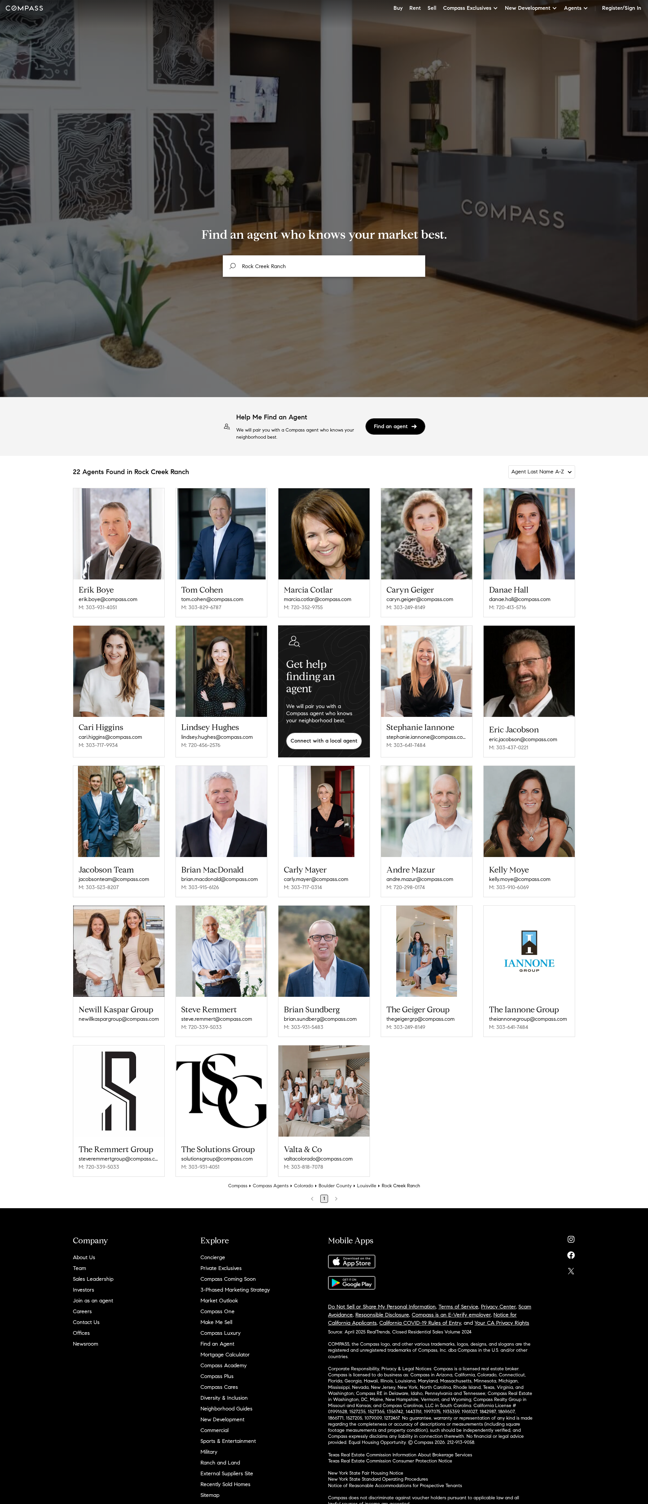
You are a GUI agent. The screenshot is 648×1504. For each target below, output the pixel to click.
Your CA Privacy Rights (502, 1323)
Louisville (366, 1186)
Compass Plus (217, 1376)
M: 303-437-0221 (508, 747)
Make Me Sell (216, 1322)
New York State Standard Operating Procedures (378, 1479)
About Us (84, 1257)
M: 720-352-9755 (303, 607)
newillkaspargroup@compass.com (119, 1019)
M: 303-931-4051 (98, 607)
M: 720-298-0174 (405, 887)
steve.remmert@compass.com (216, 1019)
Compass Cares (219, 1387)
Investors (83, 1290)
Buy (398, 8)
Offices (81, 1333)
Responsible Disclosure (382, 1315)
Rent (415, 8)
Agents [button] (573, 8)
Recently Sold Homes (225, 1484)
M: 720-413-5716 (507, 607)
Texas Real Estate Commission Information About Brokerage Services (400, 1455)
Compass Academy (223, 1365)
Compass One (217, 1311)
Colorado (303, 1186)
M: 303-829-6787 (201, 607)
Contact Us (86, 1322)
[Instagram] (571, 1238)
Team (79, 1268)
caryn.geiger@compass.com (419, 599)
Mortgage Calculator (225, 1354)
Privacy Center (498, 1306)
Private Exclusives (221, 1268)
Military (208, 1452)
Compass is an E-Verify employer (451, 1315)
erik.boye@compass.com (108, 599)
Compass (237, 1186)
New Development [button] (527, 8)
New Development (222, 1419)
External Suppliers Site (226, 1473)
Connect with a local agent (324, 740)
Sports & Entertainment (228, 1441)
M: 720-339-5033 (201, 1027)
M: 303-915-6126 (200, 887)
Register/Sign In (621, 8)
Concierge (212, 1257)
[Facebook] (571, 1254)
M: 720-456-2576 (200, 745)
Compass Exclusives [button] (467, 8)
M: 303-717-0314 (303, 887)
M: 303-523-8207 (99, 887)
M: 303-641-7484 (406, 745)
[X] (571, 1269)
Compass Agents (271, 1186)
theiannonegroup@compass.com (528, 1019)
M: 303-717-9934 (98, 745)
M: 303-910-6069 (509, 887)
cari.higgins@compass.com (110, 737)
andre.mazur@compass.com (419, 879)
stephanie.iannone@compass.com (426, 737)
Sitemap (209, 1495)
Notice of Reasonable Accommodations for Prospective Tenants (395, 1485)
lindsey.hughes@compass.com (217, 737)
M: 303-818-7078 (303, 1167)
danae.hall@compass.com (519, 599)
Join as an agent (93, 1300)
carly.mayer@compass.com (316, 879)
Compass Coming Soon (228, 1279)
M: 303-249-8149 (405, 607)
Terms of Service (458, 1306)
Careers (82, 1311)
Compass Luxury (220, 1333)
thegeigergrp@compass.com (420, 1019)
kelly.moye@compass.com (519, 879)
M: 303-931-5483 (303, 1027)
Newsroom (85, 1344)
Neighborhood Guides (226, 1408)
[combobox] (324, 266)
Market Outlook (219, 1300)
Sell (432, 8)
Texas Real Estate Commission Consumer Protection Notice (390, 1461)
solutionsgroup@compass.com (217, 1159)
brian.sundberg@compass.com (320, 1019)
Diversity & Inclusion (224, 1398)
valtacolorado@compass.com (318, 1159)
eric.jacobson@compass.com (523, 739)
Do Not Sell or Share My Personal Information (382, 1306)
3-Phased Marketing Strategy (235, 1290)
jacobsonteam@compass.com (114, 879)
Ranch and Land (220, 1462)
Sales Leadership (93, 1279)
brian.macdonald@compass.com (219, 879)
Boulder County (335, 1186)
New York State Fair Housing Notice (365, 1473)
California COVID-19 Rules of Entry (420, 1323)
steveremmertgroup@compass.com (119, 1159)
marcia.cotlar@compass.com (317, 599)
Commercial (214, 1430)
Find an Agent (217, 1344)
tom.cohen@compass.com (212, 599)
